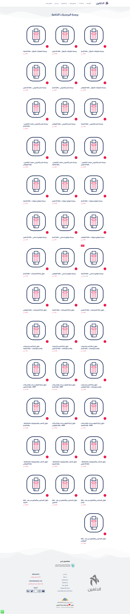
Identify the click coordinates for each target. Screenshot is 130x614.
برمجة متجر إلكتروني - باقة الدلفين (34, 88)
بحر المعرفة (64, 3)
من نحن (56, 3)
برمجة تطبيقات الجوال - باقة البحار (92, 51)
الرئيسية (89, 3)
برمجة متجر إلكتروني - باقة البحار (63, 88)
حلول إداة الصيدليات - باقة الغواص (35, 310)
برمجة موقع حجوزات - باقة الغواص (93, 237)
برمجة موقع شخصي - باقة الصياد (92, 273)
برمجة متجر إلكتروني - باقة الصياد (92, 124)
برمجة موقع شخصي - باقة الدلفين (35, 237)
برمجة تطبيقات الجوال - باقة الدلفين (64, 51)
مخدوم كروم (73, 3)
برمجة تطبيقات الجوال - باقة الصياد (35, 51)
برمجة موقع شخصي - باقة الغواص (64, 273)
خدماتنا (82, 3)
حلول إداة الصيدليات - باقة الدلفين (92, 310)
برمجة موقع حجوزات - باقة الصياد (34, 201)
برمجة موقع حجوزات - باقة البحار (92, 201)
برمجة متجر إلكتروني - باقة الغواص (63, 124)
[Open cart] (23, 3)
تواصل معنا (49, 3)
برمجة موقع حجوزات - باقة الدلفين (63, 201)
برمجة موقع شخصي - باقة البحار (63, 237)
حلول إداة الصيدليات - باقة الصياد (63, 310)
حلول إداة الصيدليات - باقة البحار (34, 273)
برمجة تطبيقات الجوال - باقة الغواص (93, 88)
